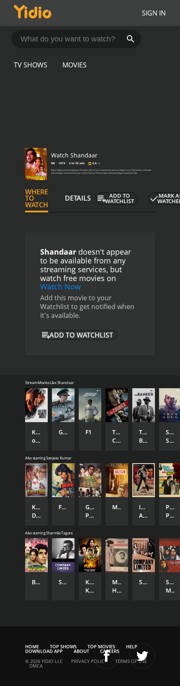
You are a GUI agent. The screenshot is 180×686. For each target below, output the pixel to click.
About (81, 651)
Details (78, 198)
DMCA (36, 666)
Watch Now (60, 286)
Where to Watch (36, 198)
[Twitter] (142, 656)
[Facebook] (107, 656)
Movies (74, 65)
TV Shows (30, 65)
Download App (44, 651)
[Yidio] (32, 13)
